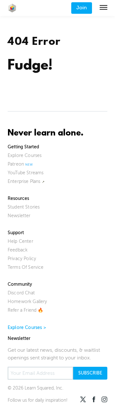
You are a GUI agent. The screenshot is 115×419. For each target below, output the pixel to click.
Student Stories (24, 207)
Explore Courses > (27, 327)
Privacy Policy (22, 258)
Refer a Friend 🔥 (25, 310)
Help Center (20, 241)
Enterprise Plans (24, 181)
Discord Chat (21, 293)
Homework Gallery (27, 301)
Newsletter (19, 215)
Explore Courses (25, 155)
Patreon (16, 164)
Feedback (17, 250)
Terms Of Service (26, 267)
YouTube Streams (25, 172)
